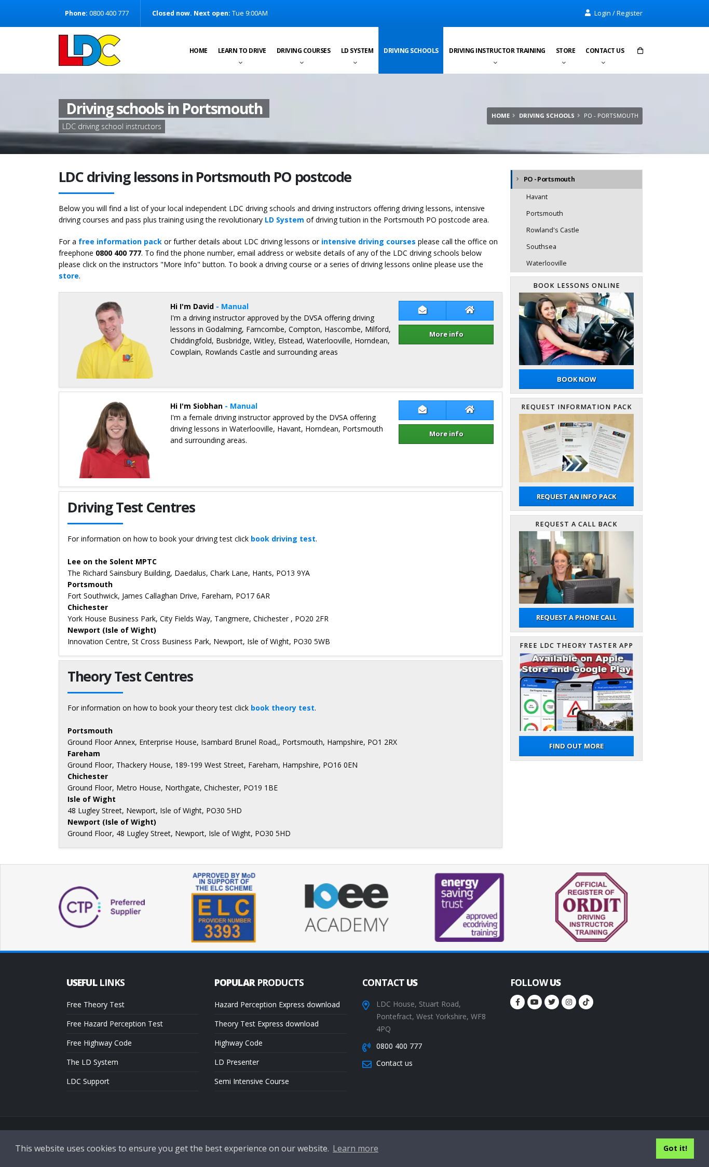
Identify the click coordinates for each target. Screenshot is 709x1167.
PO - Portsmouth (549, 179)
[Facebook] (517, 1002)
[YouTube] (534, 1002)
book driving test (283, 539)
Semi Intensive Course (251, 1081)
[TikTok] (586, 1002)
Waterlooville (546, 263)
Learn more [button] (355, 1148)
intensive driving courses (368, 241)
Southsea (541, 246)
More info (446, 334)
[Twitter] (551, 1002)
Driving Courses (304, 50)
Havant (537, 196)
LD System (357, 50)
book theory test (283, 708)
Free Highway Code (99, 1043)
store (69, 276)
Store (566, 50)
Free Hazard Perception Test (114, 1024)
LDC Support (88, 1081)
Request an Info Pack (576, 496)
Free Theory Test (95, 1004)
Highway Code (238, 1043)
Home (198, 50)
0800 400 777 (399, 1046)
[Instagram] (569, 1002)
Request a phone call (576, 617)
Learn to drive (242, 50)
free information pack (120, 241)
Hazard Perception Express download (277, 1004)
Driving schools (411, 50)
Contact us (604, 50)
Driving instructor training (497, 50)
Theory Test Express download (266, 1024)
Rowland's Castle (552, 230)
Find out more (576, 746)
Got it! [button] (675, 1148)
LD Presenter (236, 1062)
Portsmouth (544, 213)
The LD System (92, 1062)
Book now (576, 379)
